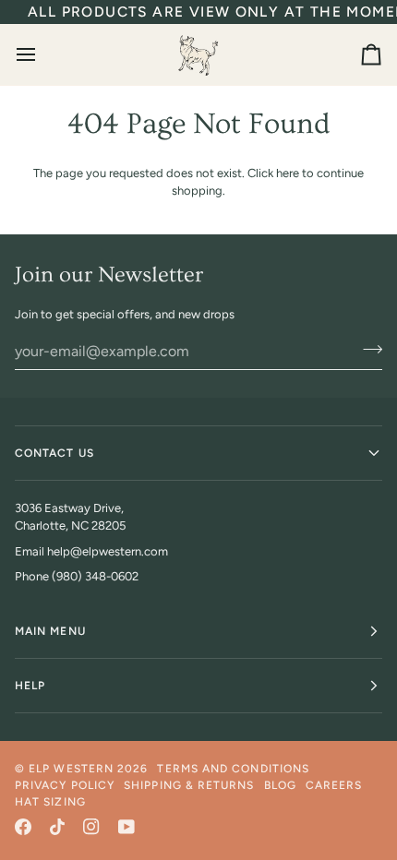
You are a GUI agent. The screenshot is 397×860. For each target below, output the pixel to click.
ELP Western (71, 768)
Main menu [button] (50, 631)
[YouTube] (126, 826)
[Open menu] (42, 54)
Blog (280, 785)
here (287, 173)
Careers (334, 785)
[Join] (367, 349)
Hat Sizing (50, 801)
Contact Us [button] (54, 453)
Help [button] (30, 685)
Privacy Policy (64, 785)
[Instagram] (91, 826)
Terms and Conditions (233, 768)
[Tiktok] (57, 826)
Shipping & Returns (189, 785)
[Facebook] (23, 826)
